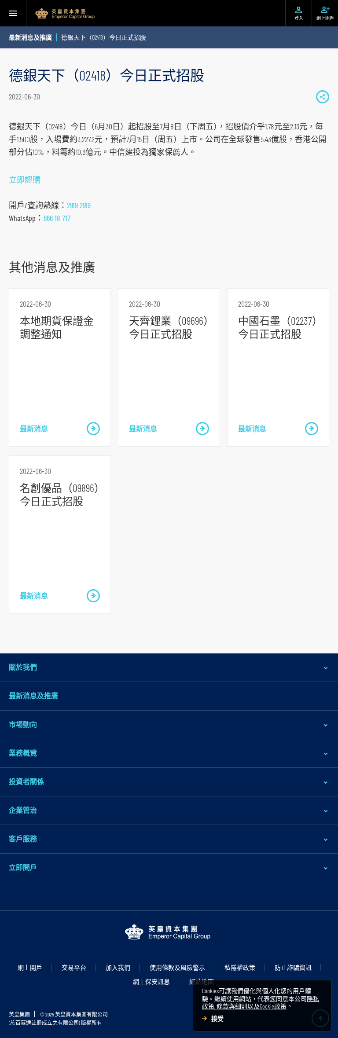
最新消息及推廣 (33, 695)
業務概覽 (23, 752)
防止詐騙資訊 (293, 967)
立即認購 (24, 179)
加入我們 (118, 967)
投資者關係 (26, 781)
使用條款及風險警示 (177, 967)
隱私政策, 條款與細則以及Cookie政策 (260, 1002)
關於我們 (23, 667)
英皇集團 (19, 1014)
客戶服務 (23, 838)
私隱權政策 (239, 967)
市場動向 (23, 724)
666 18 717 (57, 218)
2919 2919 (79, 205)
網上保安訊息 (151, 981)
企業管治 (23, 810)
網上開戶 (30, 967)
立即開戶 (23, 867)
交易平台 (74, 967)
